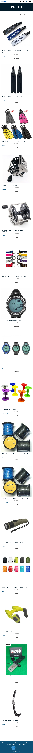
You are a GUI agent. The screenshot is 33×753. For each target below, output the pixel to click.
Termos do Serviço (15, 742)
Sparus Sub (5, 413)
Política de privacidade (6, 742)
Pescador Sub (6, 680)
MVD (3, 235)
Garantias (19, 744)
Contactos (24, 744)
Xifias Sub (5, 189)
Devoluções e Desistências (26, 742)
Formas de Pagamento (11, 744)
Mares (3, 100)
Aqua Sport (5, 457)
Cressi (3, 56)
